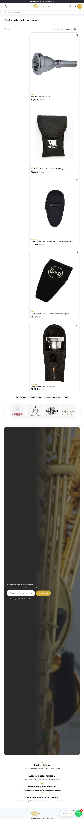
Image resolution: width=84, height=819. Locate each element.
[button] (66, 29)
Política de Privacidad (29, 599)
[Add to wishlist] (77, 35)
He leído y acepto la (23, 599)
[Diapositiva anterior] (34, 353)
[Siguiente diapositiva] (74, 353)
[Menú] (2, 6)
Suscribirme (43, 593)
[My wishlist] (74, 6)
